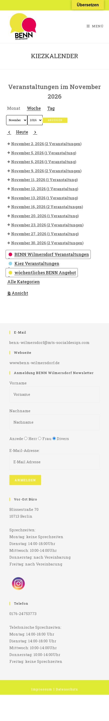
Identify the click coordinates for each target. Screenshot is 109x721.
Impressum (41, 689)
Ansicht (21, 293)
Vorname (18, 382)
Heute (22, 132)
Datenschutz (67, 689)
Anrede (16, 438)
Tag (51, 108)
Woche (34, 108)
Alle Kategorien (23, 281)
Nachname (19, 410)
